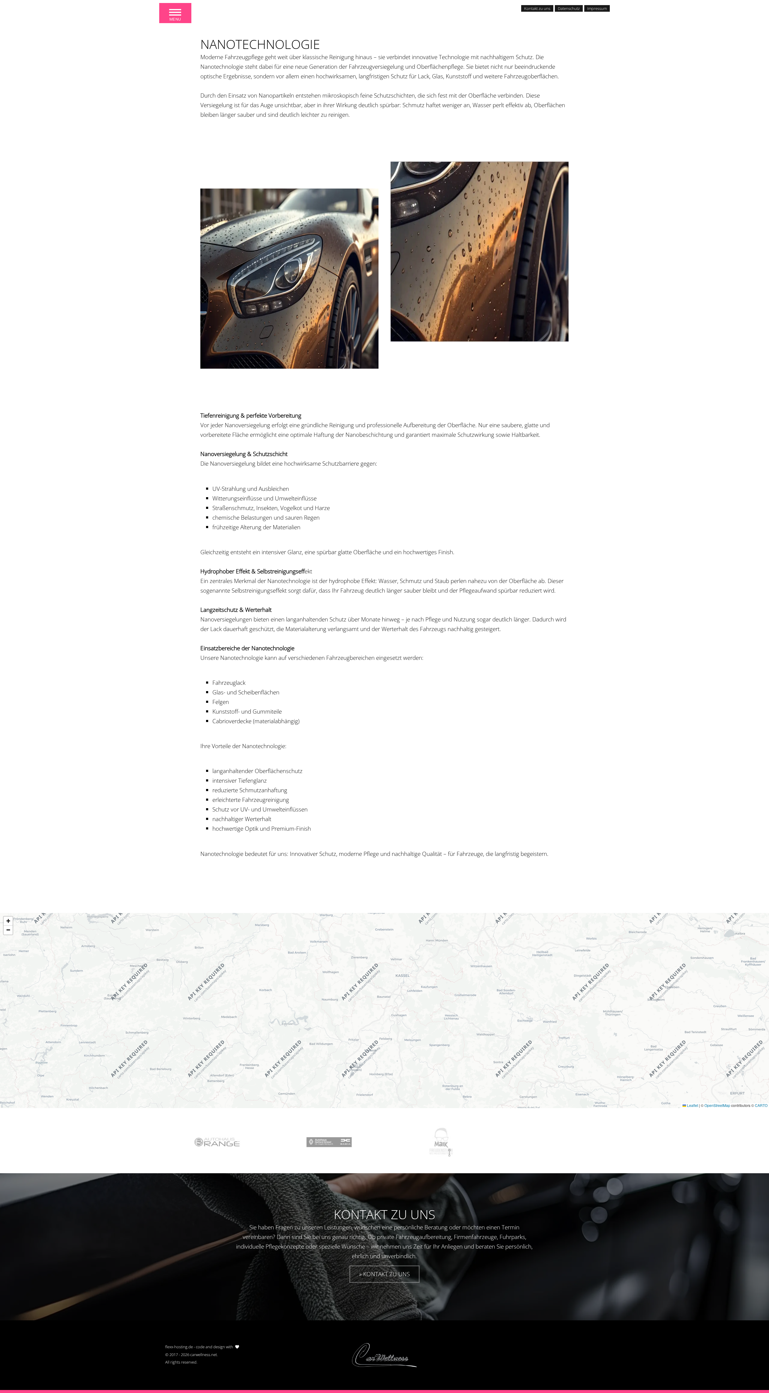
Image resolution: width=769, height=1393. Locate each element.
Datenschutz (569, 8)
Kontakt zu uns (537, 8)
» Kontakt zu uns (384, 1274)
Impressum (597, 8)
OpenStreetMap (717, 1105)
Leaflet (692, 1105)
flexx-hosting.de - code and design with (199, 1346)
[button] (8, 921)
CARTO (761, 1105)
